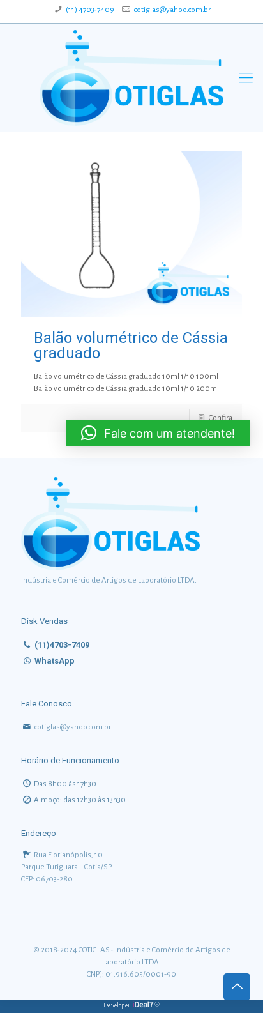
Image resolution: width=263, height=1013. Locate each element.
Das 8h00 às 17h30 (65, 784)
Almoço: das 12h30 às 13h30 (80, 800)
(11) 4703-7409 (90, 10)
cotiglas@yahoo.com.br (172, 10)
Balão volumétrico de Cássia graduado (131, 345)
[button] (158, 433)
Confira (220, 418)
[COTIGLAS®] (131, 78)
